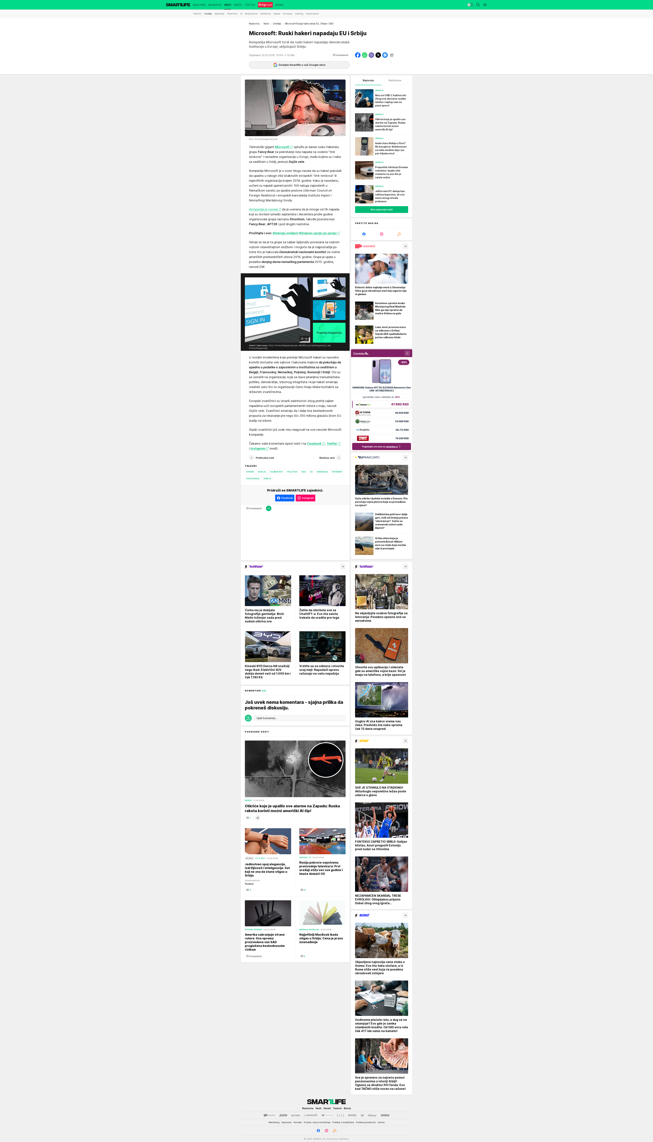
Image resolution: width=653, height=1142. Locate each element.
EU (311, 471)
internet (337, 471)
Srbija (267, 478)
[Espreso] (385, 1115)
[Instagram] (381, 234)
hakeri (250, 471)
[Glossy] (372, 1115)
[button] (340, 55)
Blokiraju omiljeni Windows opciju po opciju (305, 233)
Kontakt (298, 1122)
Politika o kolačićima (343, 1122)
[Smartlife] (178, 4)
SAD (303, 471)
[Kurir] (283, 1115)
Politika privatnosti (366, 1122)
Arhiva (381, 1122)
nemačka (322, 471)
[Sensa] (352, 1115)
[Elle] (340, 1115)
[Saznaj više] (405, 246)
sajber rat (276, 471)
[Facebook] (364, 234)
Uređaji (277, 23)
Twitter (331, 443)
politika (292, 471)
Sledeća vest (327, 457)
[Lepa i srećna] (295, 1115)
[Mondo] (269, 1115)
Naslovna (254, 23)
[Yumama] (310, 1115)
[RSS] (399, 234)
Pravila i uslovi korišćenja (317, 1122)
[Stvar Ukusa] (327, 1115)
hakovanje (252, 478)
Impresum (286, 1122)
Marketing (274, 1122)
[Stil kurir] (362, 1115)
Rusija (262, 471)
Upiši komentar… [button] (266, 718)
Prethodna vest (265, 457)
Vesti (266, 23)
